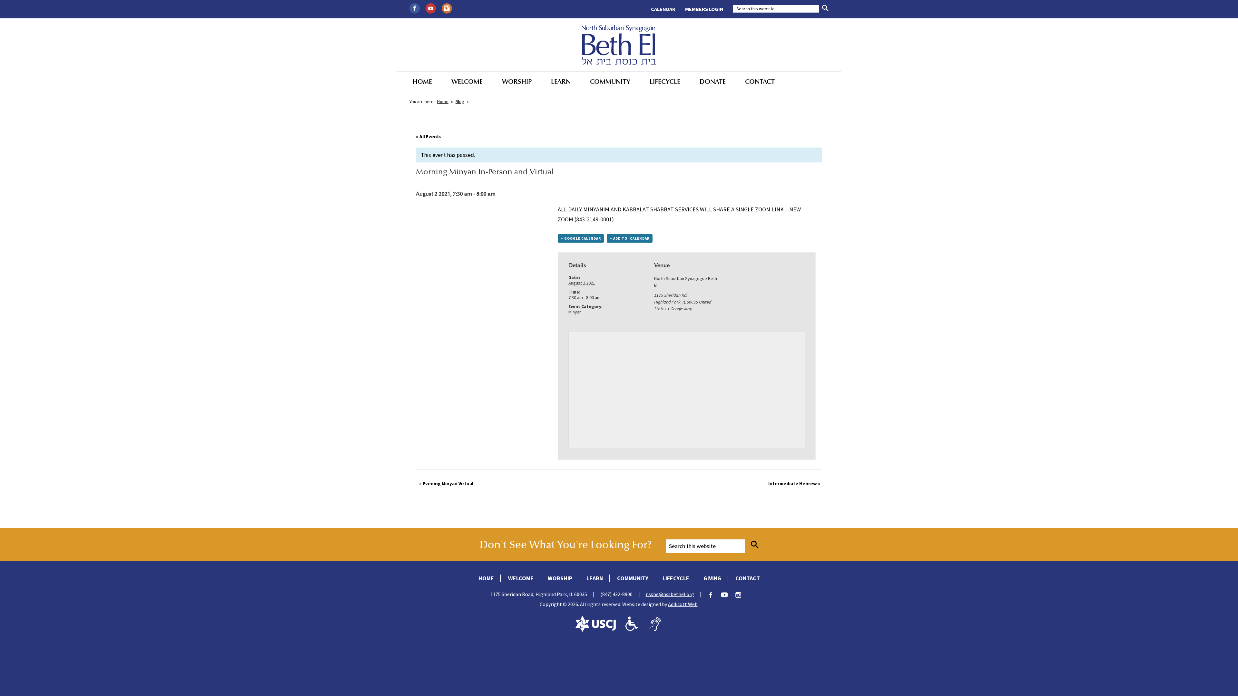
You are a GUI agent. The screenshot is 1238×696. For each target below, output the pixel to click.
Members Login (704, 9)
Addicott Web (683, 604)
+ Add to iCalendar (630, 238)
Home (422, 81)
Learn (561, 81)
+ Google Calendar (581, 238)
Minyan (575, 312)
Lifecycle (665, 81)
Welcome (467, 81)
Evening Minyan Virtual (446, 483)
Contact (760, 81)
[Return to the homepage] (619, 45)
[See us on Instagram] (447, 8)
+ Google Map (679, 309)
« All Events (428, 136)
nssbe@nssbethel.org (670, 594)
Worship (517, 81)
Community (610, 81)
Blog (460, 101)
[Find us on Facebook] (414, 8)
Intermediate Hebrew (794, 483)
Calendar (663, 9)
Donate (713, 81)
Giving (712, 578)
